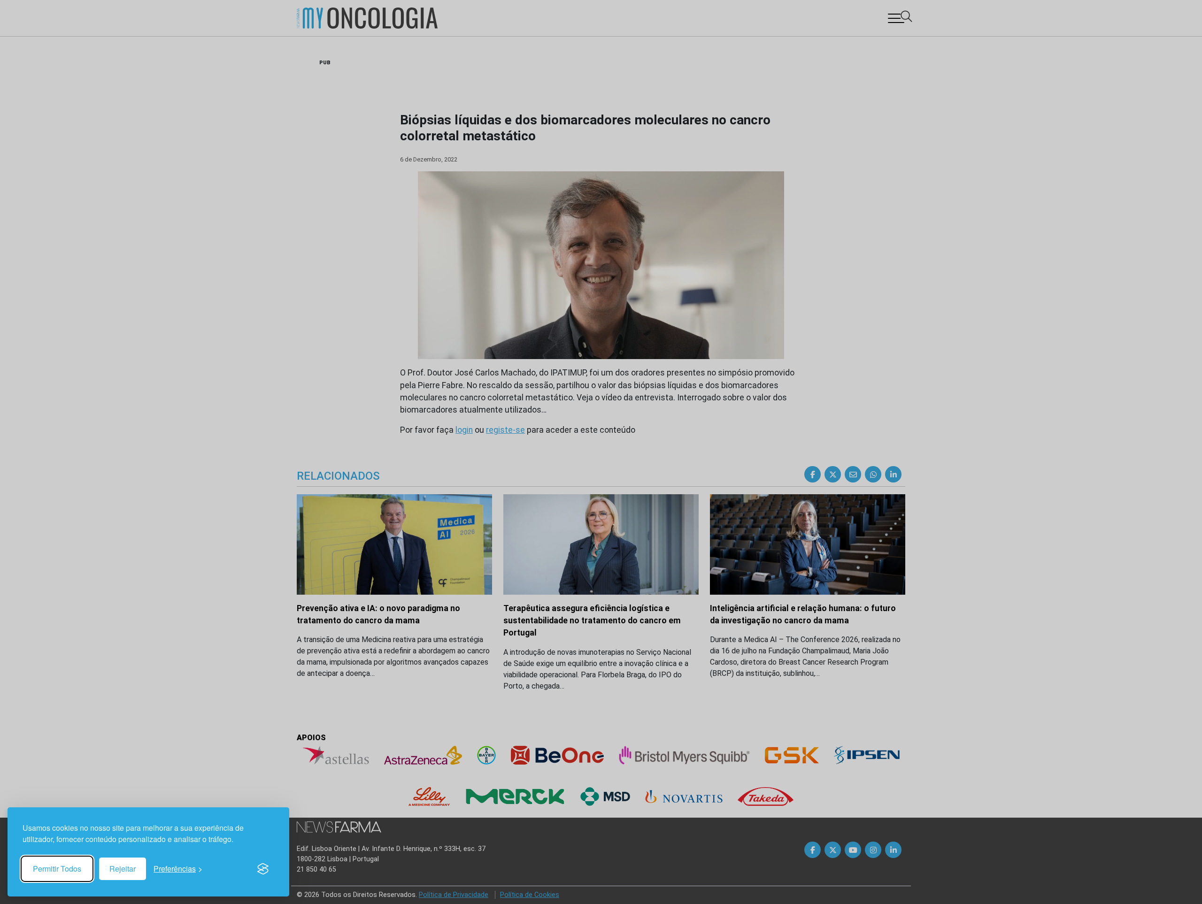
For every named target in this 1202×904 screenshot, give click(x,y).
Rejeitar (122, 868)
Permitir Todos (57, 868)
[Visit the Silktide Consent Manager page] (263, 869)
